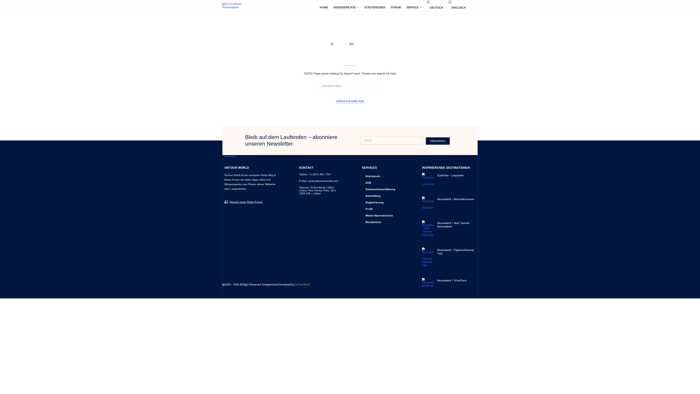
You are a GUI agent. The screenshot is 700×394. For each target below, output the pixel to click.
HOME (324, 7)
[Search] (476, 7)
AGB (368, 182)
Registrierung (374, 202)
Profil (369, 209)
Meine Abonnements (379, 215)
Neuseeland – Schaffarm (452, 280)
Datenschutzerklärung (380, 189)
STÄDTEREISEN (374, 7)
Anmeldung (372, 196)
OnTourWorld (302, 284)
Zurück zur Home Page (350, 101)
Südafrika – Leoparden (450, 175)
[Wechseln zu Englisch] (457, 7)
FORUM (396, 7)
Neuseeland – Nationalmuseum (455, 199)
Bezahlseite (373, 222)
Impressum (372, 176)
